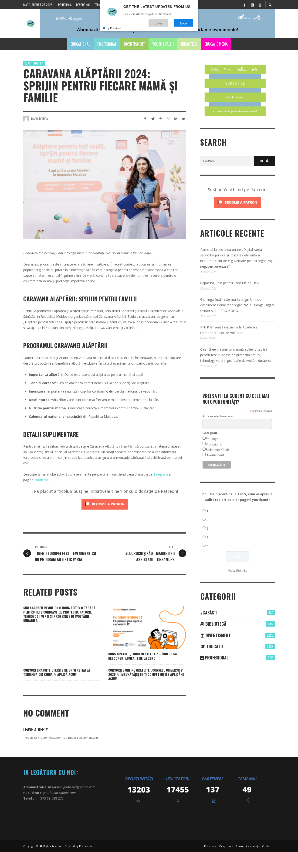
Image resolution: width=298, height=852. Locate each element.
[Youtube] (259, 4)
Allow (183, 23)
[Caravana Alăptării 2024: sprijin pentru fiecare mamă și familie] (104, 184)
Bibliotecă (215, 624)
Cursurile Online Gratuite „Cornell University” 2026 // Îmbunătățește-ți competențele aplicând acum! (146, 674)
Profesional (214, 444)
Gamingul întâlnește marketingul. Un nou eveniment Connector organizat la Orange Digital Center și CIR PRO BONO (237, 305)
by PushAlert (114, 28)
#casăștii (209, 613)
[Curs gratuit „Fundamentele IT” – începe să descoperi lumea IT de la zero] (140, 627)
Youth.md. (41, 480)
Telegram (160, 474)
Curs (27, 63)
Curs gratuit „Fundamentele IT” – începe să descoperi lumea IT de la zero (142, 655)
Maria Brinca (39, 118)
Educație (212, 439)
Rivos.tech (85, 846)
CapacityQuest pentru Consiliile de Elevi (229, 283)
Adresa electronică (218, 416)
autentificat (48, 738)
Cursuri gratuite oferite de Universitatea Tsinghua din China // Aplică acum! (56, 672)
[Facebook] (244, 4)
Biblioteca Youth (217, 450)
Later (158, 23)
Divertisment (215, 455)
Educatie (215, 646)
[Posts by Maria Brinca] (26, 118)
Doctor (39, 63)
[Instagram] (252, 4)
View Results (237, 570)
